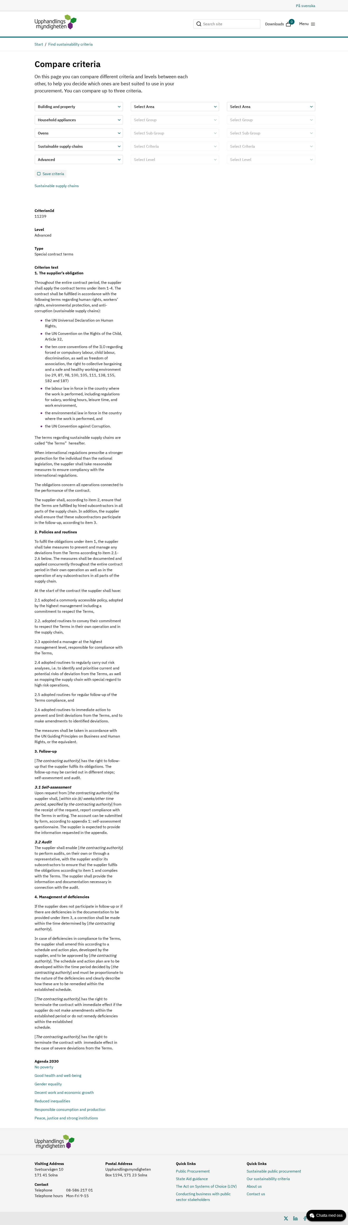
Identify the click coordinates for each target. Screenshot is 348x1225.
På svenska (305, 5)
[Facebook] (305, 1218)
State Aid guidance (192, 1178)
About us (254, 1186)
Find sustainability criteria (70, 44)
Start (39, 44)
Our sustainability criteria (268, 1178)
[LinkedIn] (295, 1218)
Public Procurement (193, 1171)
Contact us (256, 1193)
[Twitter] (286, 1218)
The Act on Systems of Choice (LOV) (206, 1186)
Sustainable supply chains (57, 185)
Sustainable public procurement (274, 1171)
